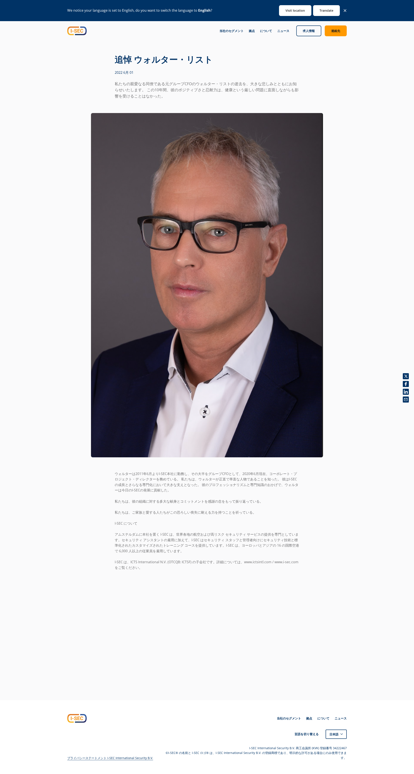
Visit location (295, 10)
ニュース (283, 30)
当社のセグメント (232, 30)
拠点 (252, 30)
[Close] (345, 10)
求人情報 (309, 31)
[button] (336, 734)
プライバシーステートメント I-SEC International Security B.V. (110, 758)
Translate (326, 10)
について (266, 30)
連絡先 (335, 31)
